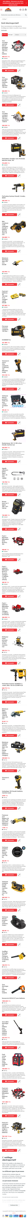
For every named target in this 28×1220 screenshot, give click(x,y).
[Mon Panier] (26, 10)
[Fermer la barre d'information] (26, 3)
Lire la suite (4, 30)
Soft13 (13, 1213)
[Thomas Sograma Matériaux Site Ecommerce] (8, 10)
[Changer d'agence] (20, 10)
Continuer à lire (14, 1205)
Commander (10, 70)
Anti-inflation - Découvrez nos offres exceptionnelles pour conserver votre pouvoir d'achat (13, 3)
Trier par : (10, 34)
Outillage (4, 19)
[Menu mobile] (2, 9)
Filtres (5, 35)
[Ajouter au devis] (19, 70)
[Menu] (2, 10)
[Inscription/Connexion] (23, 10)
